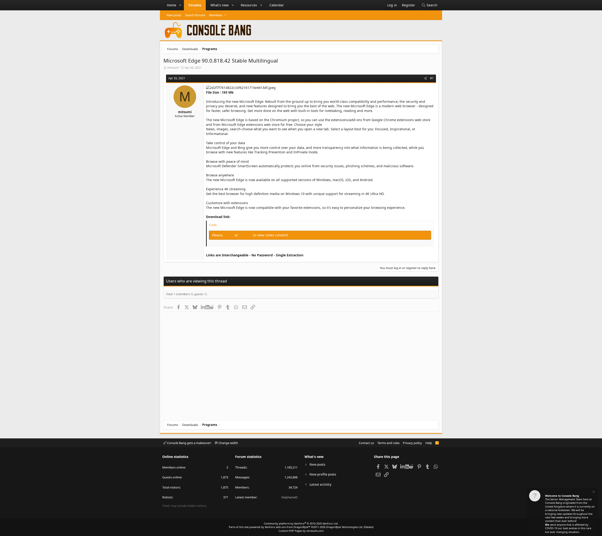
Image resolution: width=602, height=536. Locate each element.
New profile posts (322, 474)
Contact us (366, 443)
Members (215, 15)
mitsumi (173, 67)
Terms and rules (388, 443)
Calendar (276, 5)
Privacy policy (412, 443)
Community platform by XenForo (301, 523)
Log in (229, 235)
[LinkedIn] (203, 307)
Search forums (195, 15)
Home (171, 5)
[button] (180, 5)
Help (428, 443)
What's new (219, 5)
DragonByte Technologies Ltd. (344, 527)
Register (246, 235)
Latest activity (320, 484)
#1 (432, 78)
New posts (173, 15)
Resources (249, 5)
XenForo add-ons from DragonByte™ (287, 527)
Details (368, 527)
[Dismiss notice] (593, 492)
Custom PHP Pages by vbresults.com (301, 530)
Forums (195, 5)
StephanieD (289, 497)
